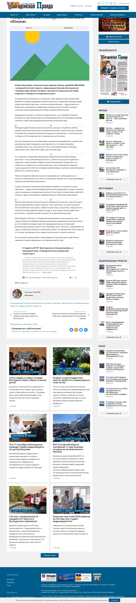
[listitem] (71, 330)
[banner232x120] (48, 577)
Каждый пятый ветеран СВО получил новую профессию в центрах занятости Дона (115, 296)
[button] (18, 15)
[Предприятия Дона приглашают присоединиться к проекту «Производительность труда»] (101, 267)
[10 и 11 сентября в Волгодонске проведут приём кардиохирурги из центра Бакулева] (27, 428)
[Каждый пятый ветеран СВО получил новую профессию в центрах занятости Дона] (101, 295)
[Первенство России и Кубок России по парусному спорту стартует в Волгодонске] (101, 156)
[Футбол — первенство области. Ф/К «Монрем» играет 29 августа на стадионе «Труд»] (101, 129)
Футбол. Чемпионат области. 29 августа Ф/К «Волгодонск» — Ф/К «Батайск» (115, 144)
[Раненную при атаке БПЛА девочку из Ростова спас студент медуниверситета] (71, 500)
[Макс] (115, 3)
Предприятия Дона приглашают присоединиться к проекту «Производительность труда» (117, 269)
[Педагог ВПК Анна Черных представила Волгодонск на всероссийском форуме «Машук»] (101, 282)
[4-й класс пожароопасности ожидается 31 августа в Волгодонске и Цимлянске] (27, 500)
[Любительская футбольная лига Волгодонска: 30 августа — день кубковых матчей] (101, 116)
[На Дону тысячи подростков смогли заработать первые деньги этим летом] (71, 361)
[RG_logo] (97, 577)
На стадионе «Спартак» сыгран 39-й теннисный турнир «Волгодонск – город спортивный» (115, 220)
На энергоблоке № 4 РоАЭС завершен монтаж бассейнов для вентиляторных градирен (117, 391)
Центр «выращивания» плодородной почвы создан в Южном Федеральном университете (115, 326)
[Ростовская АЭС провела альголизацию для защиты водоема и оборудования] (101, 378)
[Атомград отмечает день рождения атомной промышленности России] (101, 403)
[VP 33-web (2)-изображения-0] (114, 75)
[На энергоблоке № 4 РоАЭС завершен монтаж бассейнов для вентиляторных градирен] (101, 390)
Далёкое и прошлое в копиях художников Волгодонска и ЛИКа (114, 242)
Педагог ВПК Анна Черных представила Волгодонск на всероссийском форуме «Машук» (116, 283)
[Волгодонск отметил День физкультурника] (101, 232)
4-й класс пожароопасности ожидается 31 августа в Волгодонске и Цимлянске (23, 519)
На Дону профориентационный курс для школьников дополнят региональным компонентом (117, 311)
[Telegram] (99, 3)
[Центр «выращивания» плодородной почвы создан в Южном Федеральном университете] (101, 323)
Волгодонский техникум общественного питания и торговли (36, 303)
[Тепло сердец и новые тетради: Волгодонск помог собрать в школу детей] (27, 361)
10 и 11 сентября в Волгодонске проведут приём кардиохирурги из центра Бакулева (26, 447)
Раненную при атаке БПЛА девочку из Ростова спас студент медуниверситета (71, 519)
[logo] (30, 6)
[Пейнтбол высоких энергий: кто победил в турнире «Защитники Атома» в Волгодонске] (101, 365)
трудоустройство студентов (30, 306)
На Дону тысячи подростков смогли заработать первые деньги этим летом (71, 380)
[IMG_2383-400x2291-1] (83, 577)
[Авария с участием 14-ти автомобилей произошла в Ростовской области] (101, 194)
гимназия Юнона (67, 303)
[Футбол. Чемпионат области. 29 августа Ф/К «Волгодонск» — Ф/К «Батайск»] (101, 143)
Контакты (11, 579)
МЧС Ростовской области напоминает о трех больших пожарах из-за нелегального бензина (68, 448)
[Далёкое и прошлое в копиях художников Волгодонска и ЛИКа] (101, 242)
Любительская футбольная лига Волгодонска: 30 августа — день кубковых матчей (117, 117)
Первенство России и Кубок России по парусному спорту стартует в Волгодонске (117, 157)
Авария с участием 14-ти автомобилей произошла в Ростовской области (117, 195)
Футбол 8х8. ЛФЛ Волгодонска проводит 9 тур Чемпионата (116, 170)
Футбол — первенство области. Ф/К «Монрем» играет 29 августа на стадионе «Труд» (115, 131)
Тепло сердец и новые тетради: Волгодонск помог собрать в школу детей (27, 380)
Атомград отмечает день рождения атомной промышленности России (116, 404)
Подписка (10, 582)
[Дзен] (111, 3)
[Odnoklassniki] (107, 3)
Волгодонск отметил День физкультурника (117, 232)
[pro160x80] (66, 577)
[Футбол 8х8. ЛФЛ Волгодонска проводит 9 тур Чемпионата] (101, 169)
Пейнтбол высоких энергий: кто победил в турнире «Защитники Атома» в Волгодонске (115, 367)
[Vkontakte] (103, 3)
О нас (9, 585)
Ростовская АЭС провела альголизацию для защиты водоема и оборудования (117, 379)
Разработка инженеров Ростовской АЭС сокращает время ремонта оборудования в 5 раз (117, 353)
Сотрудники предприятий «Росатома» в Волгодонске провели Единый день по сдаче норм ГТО (117, 207)
